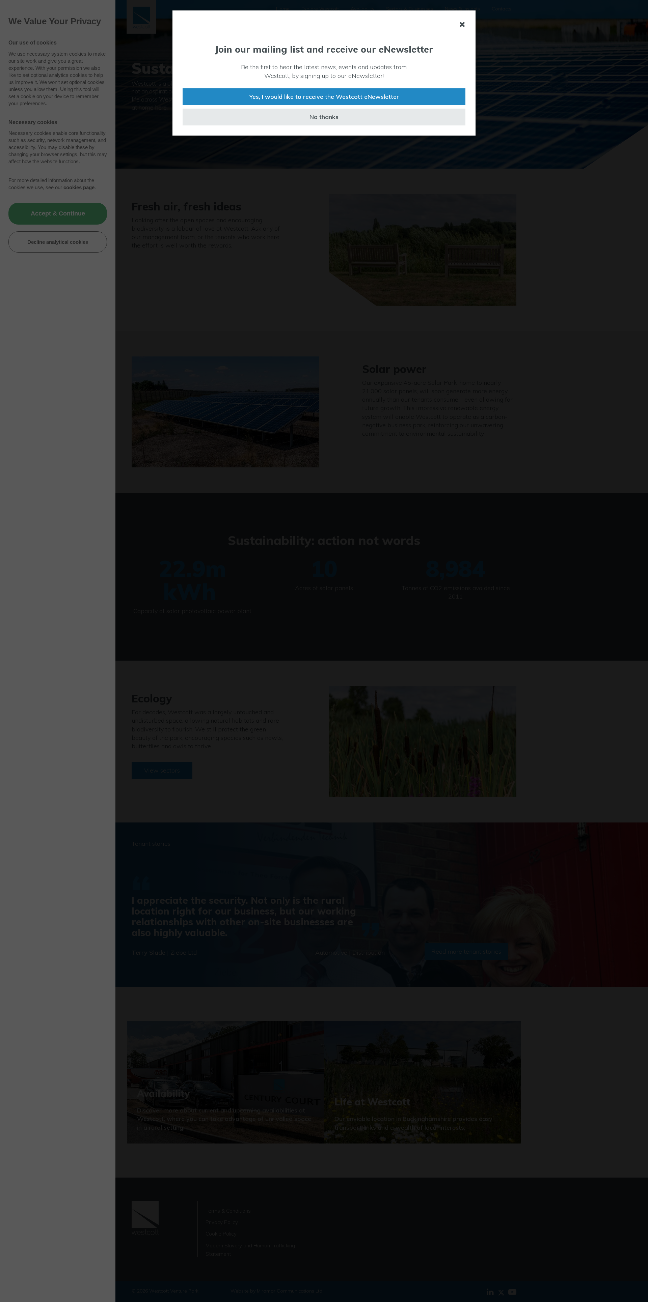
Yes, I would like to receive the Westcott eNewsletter (324, 96)
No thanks (324, 117)
